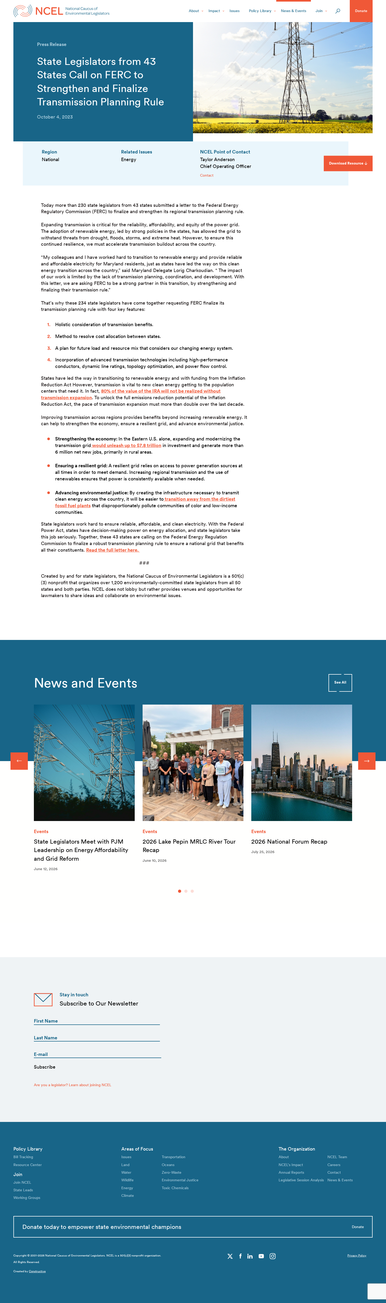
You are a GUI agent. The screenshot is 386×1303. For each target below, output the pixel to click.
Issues (234, 11)
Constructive (37, 1271)
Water (126, 1172)
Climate (127, 1195)
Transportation (173, 1157)
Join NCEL (22, 1182)
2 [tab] (185, 891)
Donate (361, 11)
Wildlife (127, 1180)
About (194, 11)
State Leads (23, 1190)
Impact (214, 11)
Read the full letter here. (113, 550)
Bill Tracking (23, 1157)
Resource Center (27, 1165)
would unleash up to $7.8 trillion (126, 445)
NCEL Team (337, 1157)
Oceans (168, 1165)
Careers (333, 1165)
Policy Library (260, 11)
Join (319, 11)
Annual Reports (291, 1172)
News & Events (293, 11)
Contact (206, 175)
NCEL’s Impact (291, 1165)
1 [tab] (179, 891)
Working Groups (26, 1198)
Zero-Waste (171, 1172)
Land (125, 1165)
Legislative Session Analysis (301, 1180)
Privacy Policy (356, 1255)
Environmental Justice (180, 1180)
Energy (127, 1188)
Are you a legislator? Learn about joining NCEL (72, 1085)
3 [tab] (192, 891)
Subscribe (44, 1067)
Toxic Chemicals (175, 1188)
